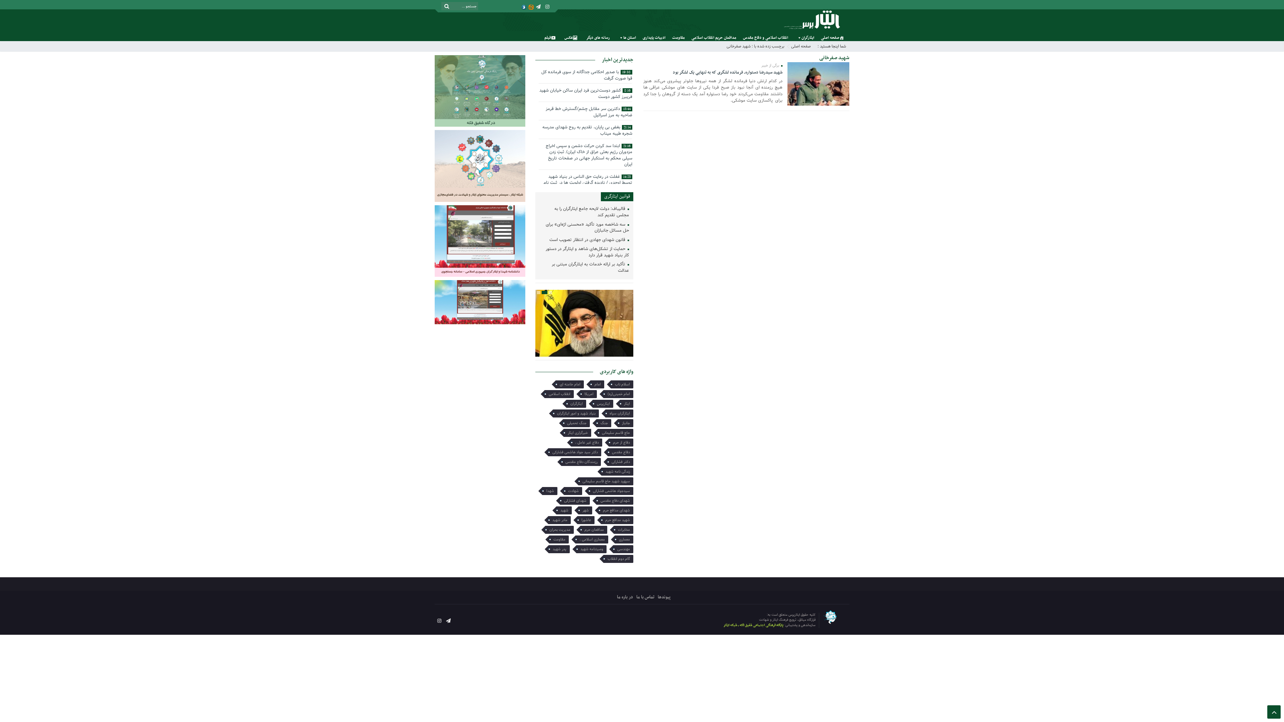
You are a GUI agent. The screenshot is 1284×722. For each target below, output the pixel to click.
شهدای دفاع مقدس (615, 501)
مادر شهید (559, 520)
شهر (585, 510)
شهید (564, 510)
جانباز (626, 423)
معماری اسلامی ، (592, 539)
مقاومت (678, 37)
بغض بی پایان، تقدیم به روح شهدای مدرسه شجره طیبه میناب (587, 130)
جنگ (604, 423)
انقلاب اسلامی (559, 394)
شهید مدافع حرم (617, 520)
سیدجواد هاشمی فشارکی (611, 491)
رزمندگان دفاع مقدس (581, 462)
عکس (568, 37)
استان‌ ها (629, 37)
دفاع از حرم (621, 443)
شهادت (573, 491)
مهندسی (623, 549)
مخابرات (624, 530)
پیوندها (664, 597)
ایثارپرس (603, 404)
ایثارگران (807, 37)
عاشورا (586, 520)
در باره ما (625, 597)
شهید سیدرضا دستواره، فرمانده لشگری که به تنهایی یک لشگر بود (727, 72)
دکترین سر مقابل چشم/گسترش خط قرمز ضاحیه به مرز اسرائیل (589, 112)
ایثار (627, 404)
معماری (624, 539)
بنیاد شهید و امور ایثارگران (576, 413)
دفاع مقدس (621, 452)
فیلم (547, 37)
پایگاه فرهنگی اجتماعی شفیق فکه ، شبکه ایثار (753, 625)
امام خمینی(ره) (619, 394)
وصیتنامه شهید (591, 549)
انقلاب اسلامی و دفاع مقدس (765, 37)
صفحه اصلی (830, 37)
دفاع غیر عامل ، (587, 443)
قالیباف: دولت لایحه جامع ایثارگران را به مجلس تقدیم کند (591, 212)
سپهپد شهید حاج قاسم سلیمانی (606, 481)
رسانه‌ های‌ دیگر (598, 37)
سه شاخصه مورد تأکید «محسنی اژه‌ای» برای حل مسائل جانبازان (587, 228)
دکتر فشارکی (621, 462)
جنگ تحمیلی (576, 423)
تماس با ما (645, 597)
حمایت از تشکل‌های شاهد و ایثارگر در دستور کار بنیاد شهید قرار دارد (587, 252)
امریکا (589, 394)
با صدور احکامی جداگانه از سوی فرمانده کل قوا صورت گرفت (586, 75)
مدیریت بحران (559, 530)
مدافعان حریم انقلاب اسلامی (713, 37)
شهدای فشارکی (575, 501)
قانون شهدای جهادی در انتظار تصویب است (588, 240)
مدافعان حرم (594, 530)
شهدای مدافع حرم (616, 510)
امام (598, 384)
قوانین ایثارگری (617, 196)
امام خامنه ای (570, 384)
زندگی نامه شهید (618, 472)
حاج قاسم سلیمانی (616, 433)
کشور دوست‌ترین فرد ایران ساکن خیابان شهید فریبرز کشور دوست (585, 93)
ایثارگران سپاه (620, 413)
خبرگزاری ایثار (578, 433)
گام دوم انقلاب (619, 559)
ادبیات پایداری (654, 37)
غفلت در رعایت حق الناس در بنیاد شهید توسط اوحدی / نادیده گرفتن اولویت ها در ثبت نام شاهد (587, 183)
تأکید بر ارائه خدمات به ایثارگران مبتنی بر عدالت (590, 267)
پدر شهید (559, 549)
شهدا (550, 491)
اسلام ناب (622, 384)
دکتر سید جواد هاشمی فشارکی (575, 452)
